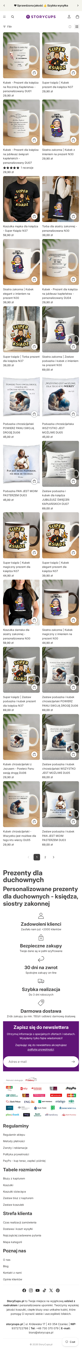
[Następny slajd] (78, 5)
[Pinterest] (57, 1290)
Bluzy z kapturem (14, 1178)
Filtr (9, 26)
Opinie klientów (12, 1279)
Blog (6, 1266)
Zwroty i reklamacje (15, 1147)
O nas (6, 1259)
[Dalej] (53, 857)
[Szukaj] (12, 17)
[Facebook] (24, 1290)
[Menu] (4, 16)
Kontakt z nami (12, 1272)
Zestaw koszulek (13, 1204)
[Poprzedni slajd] (4, 5)
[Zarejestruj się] (73, 1062)
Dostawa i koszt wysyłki (18, 1228)
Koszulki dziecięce (14, 1191)
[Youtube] (37, 1290)
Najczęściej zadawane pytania (22, 1235)
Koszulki (8, 1185)
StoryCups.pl (45, 1344)
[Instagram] (31, 1290)
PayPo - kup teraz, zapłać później (24, 1160)
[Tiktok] (44, 1290)
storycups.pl (14, 1324)
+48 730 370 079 (47, 1328)
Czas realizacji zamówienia (19, 1222)
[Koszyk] (77, 17)
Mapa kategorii (12, 1242)
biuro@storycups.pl (41, 1332)
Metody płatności (14, 1141)
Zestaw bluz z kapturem (18, 1198)
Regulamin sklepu (14, 1134)
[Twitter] (51, 1290)
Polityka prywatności (16, 1154)
